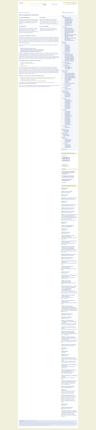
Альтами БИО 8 (67, 51)
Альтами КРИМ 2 (66, 131)
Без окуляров (65, 138)
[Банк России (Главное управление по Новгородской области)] (69, 296)
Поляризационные (65, 133)
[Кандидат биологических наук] (67, 407)
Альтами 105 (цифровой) (69, 55)
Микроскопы (21, 420)
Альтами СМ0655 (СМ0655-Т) (70, 74)
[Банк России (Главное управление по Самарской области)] (69, 301)
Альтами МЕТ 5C (67, 105)
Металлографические (65, 90)
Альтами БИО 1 (67, 45)
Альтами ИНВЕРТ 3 (68, 63)
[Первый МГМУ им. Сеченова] (67, 313)
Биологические (64, 42)
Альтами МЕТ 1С (67, 93)
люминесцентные (21, 83)
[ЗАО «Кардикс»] (64, 228)
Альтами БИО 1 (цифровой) (69, 60)
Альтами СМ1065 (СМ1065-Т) (70, 75)
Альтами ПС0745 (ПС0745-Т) (70, 83)
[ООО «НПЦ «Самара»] (65, 232)
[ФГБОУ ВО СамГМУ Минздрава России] (68, 380)
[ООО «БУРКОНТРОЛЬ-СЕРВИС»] (68, 386)
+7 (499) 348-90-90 (66, 160)
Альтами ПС (67, 82)
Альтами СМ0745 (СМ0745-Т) (70, 73)
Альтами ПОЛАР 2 (66, 134)
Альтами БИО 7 (67, 50)
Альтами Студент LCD (68, 25)
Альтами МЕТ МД (68, 124)
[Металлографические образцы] (67, 12)
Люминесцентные (66, 65)
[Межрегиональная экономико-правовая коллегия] (69, 328)
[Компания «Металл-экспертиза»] (67, 257)
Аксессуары (65, 26)
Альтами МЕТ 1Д (67, 95)
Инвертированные (25, 17)
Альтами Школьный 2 (68, 21)
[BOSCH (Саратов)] (65, 354)
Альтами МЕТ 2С (67, 96)
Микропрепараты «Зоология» (69, 31)
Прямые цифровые (66, 52)
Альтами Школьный (68, 18)
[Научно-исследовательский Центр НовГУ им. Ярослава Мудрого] (69, 242)
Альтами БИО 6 (67, 49)
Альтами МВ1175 (68, 144)
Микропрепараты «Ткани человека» (70, 34)
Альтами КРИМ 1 (66, 130)
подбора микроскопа (42, 85)
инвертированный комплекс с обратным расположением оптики (30, 51)
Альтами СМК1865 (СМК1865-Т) (70, 77)
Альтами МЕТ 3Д (67, 102)
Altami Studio (53, 71)
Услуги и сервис (64, 149)
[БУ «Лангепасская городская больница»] (68, 344)
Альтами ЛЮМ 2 (67, 68)
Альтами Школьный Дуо (69, 19)
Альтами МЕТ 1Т (67, 94)
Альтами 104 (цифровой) (69, 54)
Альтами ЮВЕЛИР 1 (68, 88)
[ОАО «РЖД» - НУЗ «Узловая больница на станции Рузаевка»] (69, 365)
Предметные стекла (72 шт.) (69, 29)
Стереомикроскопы (65, 70)
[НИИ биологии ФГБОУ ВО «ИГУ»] (68, 395)
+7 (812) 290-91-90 (66, 158)
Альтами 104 (67, 44)
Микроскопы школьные (67, 17)
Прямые (43, 17)
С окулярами (65, 143)
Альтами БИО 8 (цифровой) (69, 58)
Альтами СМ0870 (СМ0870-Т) (70, 76)
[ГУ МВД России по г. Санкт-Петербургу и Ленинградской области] (69, 276)
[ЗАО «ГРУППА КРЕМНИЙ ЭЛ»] (67, 225)
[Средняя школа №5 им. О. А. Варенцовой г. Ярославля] (69, 376)
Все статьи (63, 182)
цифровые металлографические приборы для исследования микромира (32, 49)
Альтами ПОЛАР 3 (66, 135)
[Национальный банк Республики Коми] (68, 254)
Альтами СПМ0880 (68, 78)
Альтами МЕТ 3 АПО (68, 100)
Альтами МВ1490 (68, 145)
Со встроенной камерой (67, 84)
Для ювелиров (65, 87)
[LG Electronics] (64, 347)
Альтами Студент (67, 24)
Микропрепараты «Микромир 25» (70, 37)
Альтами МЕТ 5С (67, 121)
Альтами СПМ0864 (68, 79)
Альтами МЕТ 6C (67, 108)
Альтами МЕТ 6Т (67, 107)
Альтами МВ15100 (68, 147)
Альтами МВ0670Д (68, 140)
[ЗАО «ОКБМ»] (64, 351)
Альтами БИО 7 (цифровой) (69, 57)
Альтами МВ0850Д (68, 139)
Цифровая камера (68, 39)
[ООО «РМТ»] (64, 222)
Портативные (44, 26)
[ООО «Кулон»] (64, 201)
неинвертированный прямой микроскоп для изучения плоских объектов (32, 50)
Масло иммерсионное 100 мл (69, 40)
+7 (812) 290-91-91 (66, 157)
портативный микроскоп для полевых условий (28, 48)
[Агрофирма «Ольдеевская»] (66, 317)
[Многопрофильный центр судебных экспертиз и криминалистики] (69, 236)
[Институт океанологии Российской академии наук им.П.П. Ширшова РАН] (69, 332)
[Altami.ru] (22, 2)
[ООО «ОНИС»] (64, 404)
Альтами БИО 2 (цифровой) (69, 59)
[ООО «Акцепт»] (64, 194)
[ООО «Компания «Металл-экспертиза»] (68, 204)
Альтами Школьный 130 (69, 20)
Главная (20, 12)
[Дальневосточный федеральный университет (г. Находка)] (69, 267)
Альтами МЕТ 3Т (67, 101)
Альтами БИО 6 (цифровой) (69, 56)
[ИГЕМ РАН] (64, 389)
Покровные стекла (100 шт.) (69, 30)
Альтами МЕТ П (67, 127)
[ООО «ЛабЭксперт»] (65, 271)
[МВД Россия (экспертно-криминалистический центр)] (69, 281)
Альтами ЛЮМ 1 (67, 66)
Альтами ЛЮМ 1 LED (68, 67)
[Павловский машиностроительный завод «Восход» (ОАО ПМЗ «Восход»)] (69, 371)
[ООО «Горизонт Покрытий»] (66, 191)
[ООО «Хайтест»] (64, 188)
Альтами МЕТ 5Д (67, 106)
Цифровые (23, 26)
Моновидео (63, 137)
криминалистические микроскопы (30, 83)
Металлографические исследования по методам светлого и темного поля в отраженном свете (68, 172)
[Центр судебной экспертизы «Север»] (68, 211)
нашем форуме (30, 85)
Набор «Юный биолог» (68, 28)
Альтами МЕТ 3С (67, 99)
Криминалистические (65, 129)
